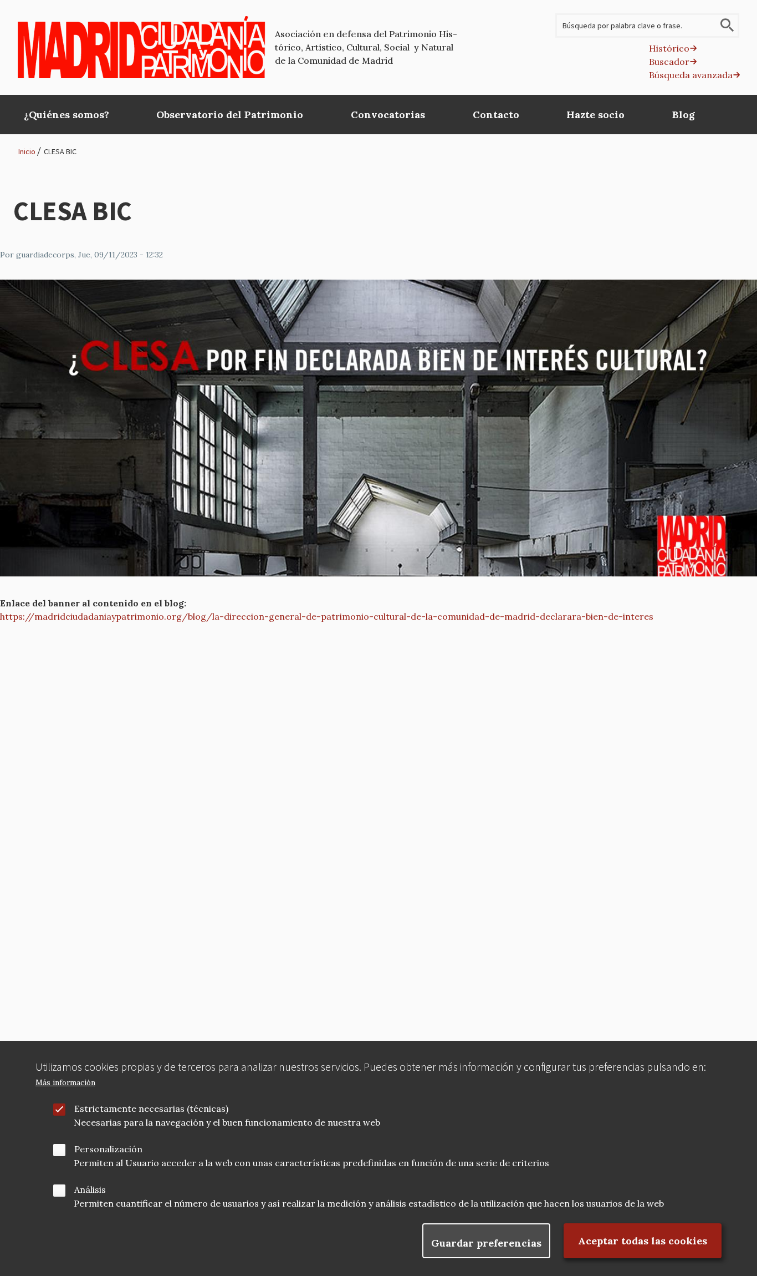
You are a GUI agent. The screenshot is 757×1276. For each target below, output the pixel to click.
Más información (65, 1082)
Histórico (669, 48)
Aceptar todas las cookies (642, 1240)
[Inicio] (141, 47)
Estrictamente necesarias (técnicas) (151, 1108)
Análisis (90, 1189)
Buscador (669, 61)
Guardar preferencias (486, 1243)
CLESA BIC (60, 151)
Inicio (26, 151)
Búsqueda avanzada (691, 74)
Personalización (108, 1149)
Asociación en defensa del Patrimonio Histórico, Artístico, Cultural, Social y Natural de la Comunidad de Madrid (366, 47)
